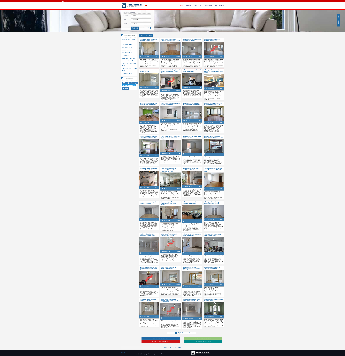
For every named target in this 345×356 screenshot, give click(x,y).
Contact (221, 6)
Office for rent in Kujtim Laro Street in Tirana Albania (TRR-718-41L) (148, 137)
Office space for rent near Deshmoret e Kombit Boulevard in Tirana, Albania (191, 268)
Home (181, 6)
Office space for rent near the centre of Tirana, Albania (213, 300)
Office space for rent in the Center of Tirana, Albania (148, 70)
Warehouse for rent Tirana (128, 58)
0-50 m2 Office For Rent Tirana (160, 338)
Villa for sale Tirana (127, 47)
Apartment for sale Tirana (128, 42)
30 (189, 333)
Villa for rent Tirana (127, 44)
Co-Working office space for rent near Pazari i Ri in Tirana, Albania (148, 104)
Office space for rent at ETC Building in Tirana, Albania (190, 202)
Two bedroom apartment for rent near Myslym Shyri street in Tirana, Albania (148, 268)
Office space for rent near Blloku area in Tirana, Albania (148, 300)
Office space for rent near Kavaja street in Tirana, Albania (212, 234)
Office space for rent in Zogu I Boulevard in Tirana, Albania (212, 202)
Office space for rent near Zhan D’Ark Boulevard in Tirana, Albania (191, 104)
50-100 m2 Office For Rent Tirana (203, 338)
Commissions (208, 6)
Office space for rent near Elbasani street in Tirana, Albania (192, 40)
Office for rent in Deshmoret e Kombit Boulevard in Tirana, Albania (213, 137)
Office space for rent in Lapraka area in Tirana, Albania (191, 169)
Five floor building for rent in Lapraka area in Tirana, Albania (147, 234)
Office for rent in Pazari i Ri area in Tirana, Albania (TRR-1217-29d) (191, 300)
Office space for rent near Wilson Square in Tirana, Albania (148, 169)
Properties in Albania (127, 73)
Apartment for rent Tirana (128, 39)
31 (192, 333)
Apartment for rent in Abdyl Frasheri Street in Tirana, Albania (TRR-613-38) (170, 71)
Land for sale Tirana (127, 50)
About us (188, 6)
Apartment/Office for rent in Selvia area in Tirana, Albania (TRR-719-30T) (213, 170)
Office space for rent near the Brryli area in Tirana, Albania (192, 234)
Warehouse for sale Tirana (128, 61)
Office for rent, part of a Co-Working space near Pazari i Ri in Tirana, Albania (170, 138)
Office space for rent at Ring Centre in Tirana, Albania (192, 137)
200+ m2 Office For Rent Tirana (203, 341)
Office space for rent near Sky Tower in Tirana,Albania (169, 268)
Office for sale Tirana (127, 55)
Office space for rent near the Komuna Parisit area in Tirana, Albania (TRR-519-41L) (168, 170)
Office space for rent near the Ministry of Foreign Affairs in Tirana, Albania (213, 71)
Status (125, 23)
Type (125, 19)
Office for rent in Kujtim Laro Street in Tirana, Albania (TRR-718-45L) (213, 104)
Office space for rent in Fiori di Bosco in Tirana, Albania (169, 234)
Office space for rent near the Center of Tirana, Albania (211, 40)
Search (136, 28)
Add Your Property (338, 20)
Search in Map (197, 6)
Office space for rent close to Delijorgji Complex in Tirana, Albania (170, 40)
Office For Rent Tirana (175, 347)
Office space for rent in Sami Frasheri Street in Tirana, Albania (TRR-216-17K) (169, 300)
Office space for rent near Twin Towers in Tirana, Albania (212, 268)
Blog (215, 6)
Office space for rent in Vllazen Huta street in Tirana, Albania (170, 104)
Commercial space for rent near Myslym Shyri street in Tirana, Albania (169, 203)
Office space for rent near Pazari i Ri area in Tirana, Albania (192, 70)
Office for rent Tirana (127, 52)
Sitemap (123, 352)
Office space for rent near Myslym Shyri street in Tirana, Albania (148, 40)
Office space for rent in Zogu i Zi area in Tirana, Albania (148, 202)
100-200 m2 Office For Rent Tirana (160, 341)
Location (126, 15)
